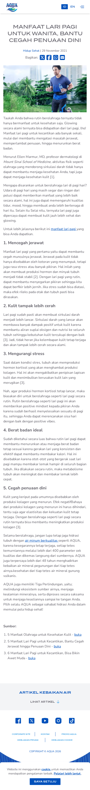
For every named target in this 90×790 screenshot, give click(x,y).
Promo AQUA (69, 734)
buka (77, 634)
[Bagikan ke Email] (62, 57)
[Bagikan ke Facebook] (48, 57)
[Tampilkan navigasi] (82, 6)
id (64, 6)
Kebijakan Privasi (28, 740)
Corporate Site (21, 734)
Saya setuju (45, 781)
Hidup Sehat (31, 51)
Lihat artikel (42, 701)
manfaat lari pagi (64, 229)
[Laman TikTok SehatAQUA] (72, 720)
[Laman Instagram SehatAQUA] (58, 720)
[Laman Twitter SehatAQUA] (31, 720)
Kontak (45, 734)
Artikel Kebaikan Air (45, 692)
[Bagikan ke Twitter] (42, 57)
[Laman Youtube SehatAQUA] (45, 720)
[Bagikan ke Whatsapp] (55, 57)
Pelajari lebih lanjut (67, 774)
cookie (46, 769)
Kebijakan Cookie (62, 740)
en (72, 6)
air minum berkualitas (41, 540)
